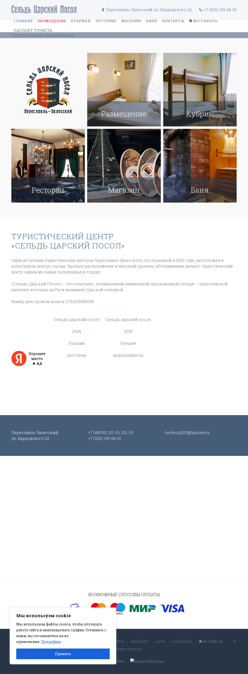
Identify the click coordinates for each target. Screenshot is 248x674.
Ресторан (106, 20)
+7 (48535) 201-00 (104, 432)
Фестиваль (205, 20)
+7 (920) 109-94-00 (220, 9)
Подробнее (51, 641)
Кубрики (81, 20)
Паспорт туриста (33, 30)
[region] (63, 636)
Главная (23, 20)
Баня (151, 20)
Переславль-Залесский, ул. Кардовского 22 (148, 9)
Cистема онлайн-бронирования (43, 35)
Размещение (52, 20)
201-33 (127, 432)
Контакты (173, 20)
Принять (63, 653)
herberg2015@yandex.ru (187, 432)
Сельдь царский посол (76, 319)
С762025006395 (79, 301)
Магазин (131, 20)
